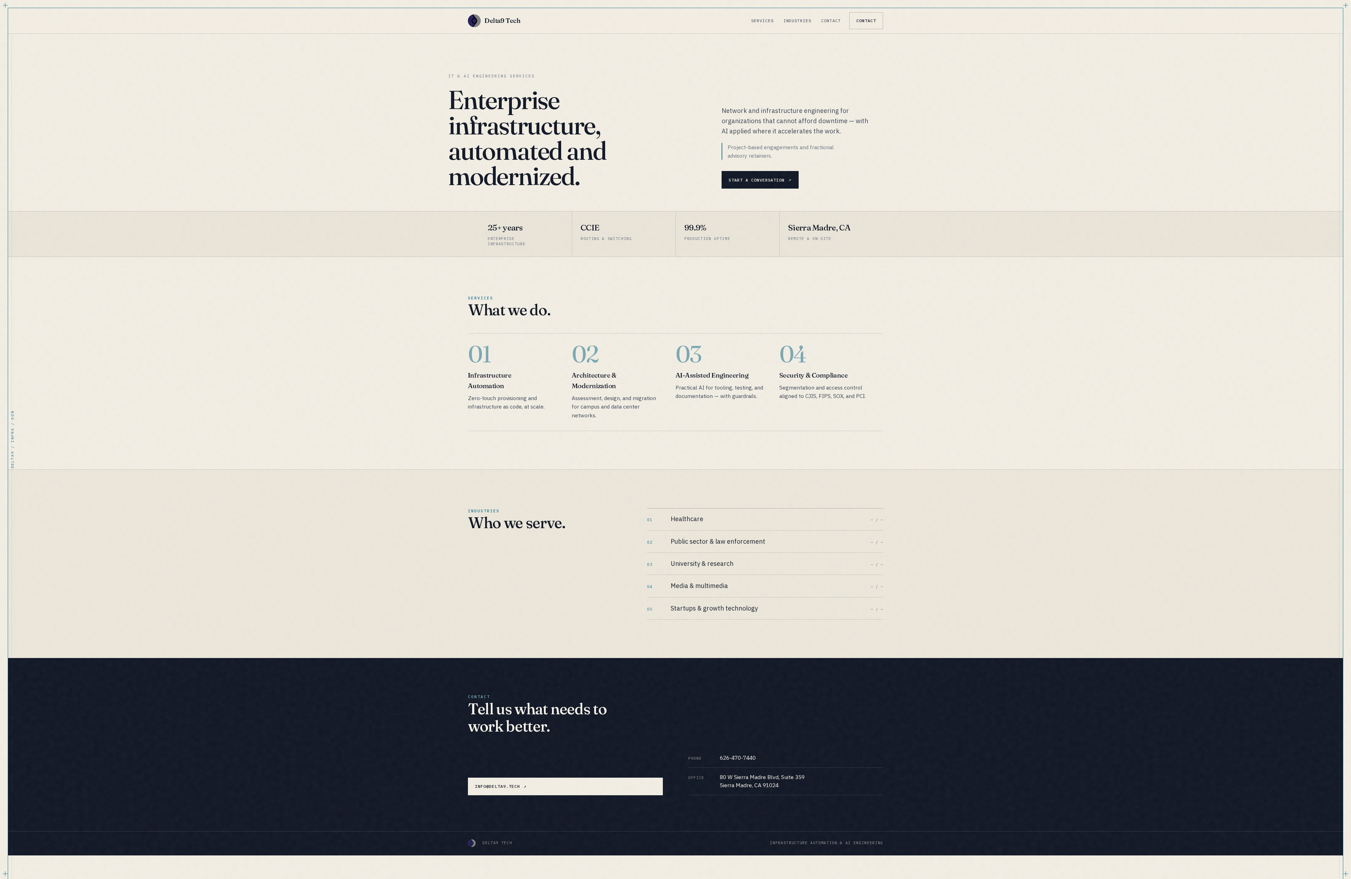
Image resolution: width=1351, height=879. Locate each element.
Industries (798, 20)
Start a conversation (757, 180)
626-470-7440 (738, 757)
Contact (831, 20)
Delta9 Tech (502, 21)
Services (762, 20)
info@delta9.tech (497, 786)
